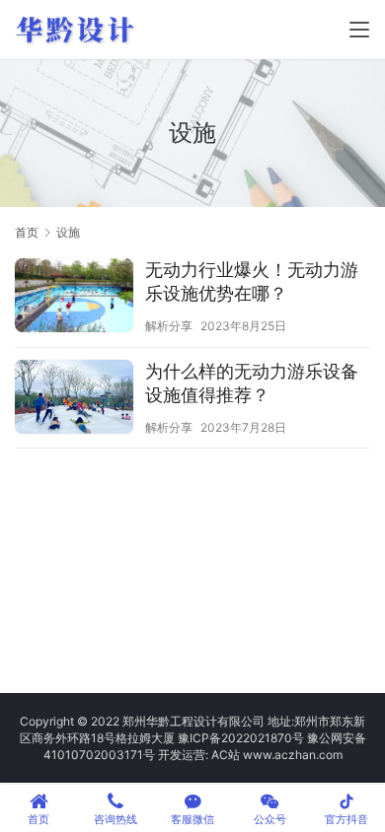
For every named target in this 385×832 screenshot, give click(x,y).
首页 (26, 232)
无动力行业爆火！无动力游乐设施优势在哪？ (251, 281)
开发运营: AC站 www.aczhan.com (250, 754)
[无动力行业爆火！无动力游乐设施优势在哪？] (74, 297)
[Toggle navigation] (359, 29)
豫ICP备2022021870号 (241, 737)
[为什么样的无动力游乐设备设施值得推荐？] (74, 399)
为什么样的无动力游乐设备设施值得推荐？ (251, 383)
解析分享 (168, 325)
